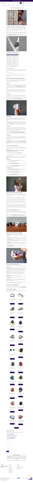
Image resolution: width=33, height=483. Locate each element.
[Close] (24, 238)
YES (20, 241)
